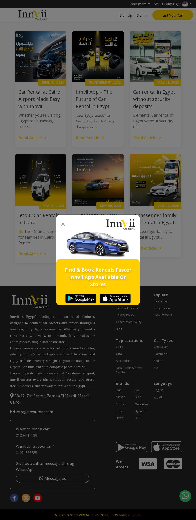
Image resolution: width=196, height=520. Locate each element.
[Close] (63, 224)
